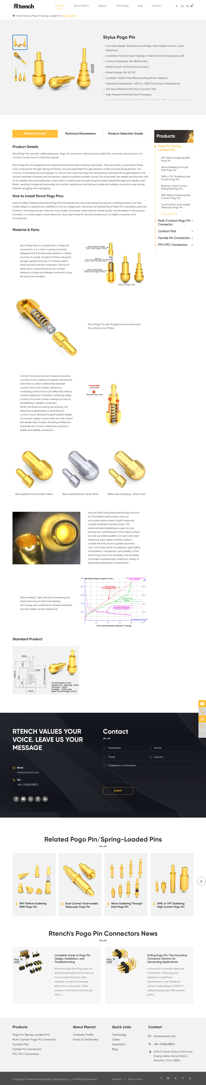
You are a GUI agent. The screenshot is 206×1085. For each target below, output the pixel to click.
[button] (92, 68)
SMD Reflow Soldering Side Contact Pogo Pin (175, 196)
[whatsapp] (202, 719)
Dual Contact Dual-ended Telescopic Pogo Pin (175, 206)
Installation (119, 1044)
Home (19, 16)
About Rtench (84, 1027)
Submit (118, 791)
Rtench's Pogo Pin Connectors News (103, 934)
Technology (119, 1034)
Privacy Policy (135, 1079)
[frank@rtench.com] (182, 6)
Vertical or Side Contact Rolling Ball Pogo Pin (174, 187)
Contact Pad (167, 231)
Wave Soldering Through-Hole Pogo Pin (175, 168)
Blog (115, 1049)
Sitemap (116, 1079)
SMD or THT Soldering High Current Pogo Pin (175, 178)
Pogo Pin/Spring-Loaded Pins (47, 16)
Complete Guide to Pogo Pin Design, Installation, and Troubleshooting (72, 958)
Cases (116, 1039)
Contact (155, 1027)
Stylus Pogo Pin (69, 16)
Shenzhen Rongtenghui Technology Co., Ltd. (51, 1079)
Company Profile (83, 1034)
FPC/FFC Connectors (172, 244)
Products (27, 16)
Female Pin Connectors (174, 238)
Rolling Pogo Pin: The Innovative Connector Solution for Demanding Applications (167, 958)
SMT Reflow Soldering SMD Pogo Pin (175, 159)
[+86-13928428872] (177, 6)
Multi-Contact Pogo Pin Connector (174, 222)
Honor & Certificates (85, 1039)
